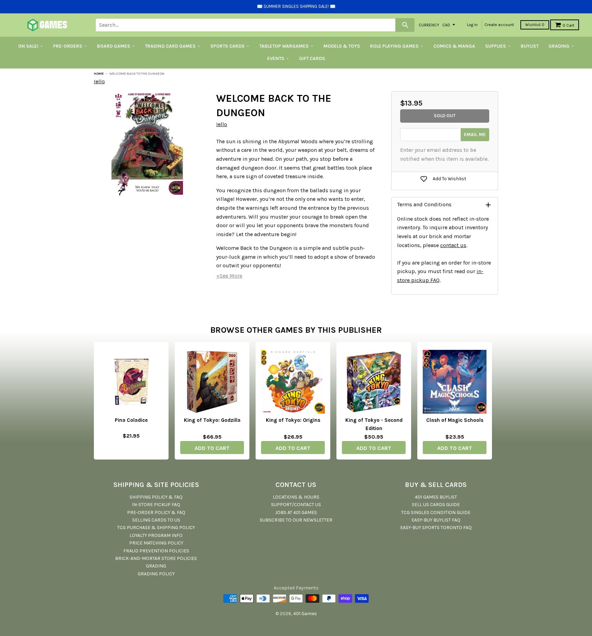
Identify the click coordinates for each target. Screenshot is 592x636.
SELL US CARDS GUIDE (436, 504)
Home (99, 74)
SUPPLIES (495, 46)
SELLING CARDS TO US (156, 520)
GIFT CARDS (312, 58)
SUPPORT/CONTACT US (296, 504)
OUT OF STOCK (131, 447)
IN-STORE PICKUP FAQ (156, 504)
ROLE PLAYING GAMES (394, 46)
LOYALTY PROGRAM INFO (156, 535)
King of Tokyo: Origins (293, 420)
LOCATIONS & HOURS (296, 497)
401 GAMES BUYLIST (436, 497)
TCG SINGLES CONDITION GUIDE (435, 512)
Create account (499, 24)
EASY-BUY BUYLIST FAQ (435, 520)
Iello (99, 81)
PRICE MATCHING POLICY (156, 543)
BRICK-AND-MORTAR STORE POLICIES (156, 558)
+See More (229, 275)
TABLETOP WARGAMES (284, 46)
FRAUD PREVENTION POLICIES (156, 551)
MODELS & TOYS (341, 46)
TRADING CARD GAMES (170, 46)
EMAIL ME (475, 134)
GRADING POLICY (156, 574)
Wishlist (534, 24)
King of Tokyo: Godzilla (212, 420)
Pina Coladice (131, 420)
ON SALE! (28, 46)
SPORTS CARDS (227, 46)
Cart (568, 25)
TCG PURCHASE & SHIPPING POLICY (156, 527)
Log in (472, 24)
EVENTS (275, 58)
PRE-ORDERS (67, 46)
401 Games (305, 613)
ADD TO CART (212, 448)
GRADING (558, 46)
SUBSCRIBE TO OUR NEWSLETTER (296, 520)
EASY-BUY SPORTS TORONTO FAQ (436, 527)
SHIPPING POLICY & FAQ (156, 497)
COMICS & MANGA (454, 46)
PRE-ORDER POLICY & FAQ (156, 512)
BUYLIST (530, 46)
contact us (453, 245)
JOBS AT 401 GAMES (296, 512)
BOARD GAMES (113, 46)
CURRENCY (429, 24)
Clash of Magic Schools (454, 420)
